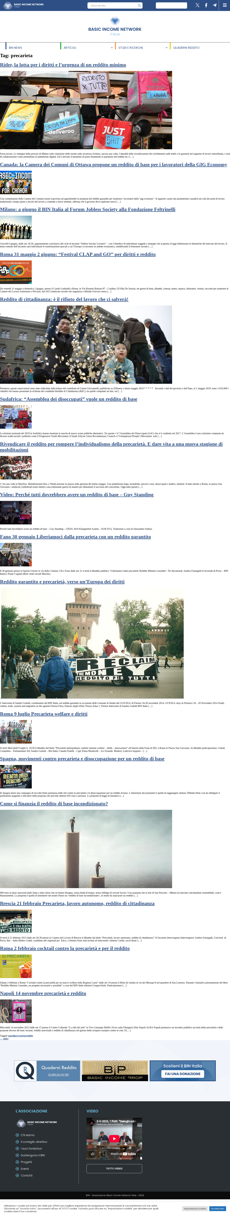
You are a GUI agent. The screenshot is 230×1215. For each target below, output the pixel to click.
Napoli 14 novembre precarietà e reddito (43, 993)
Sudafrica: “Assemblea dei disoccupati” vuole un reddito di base (68, 399)
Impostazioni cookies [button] (195, 1208)
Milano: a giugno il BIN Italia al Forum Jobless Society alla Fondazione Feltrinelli (87, 209)
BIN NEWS (15, 47)
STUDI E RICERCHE (130, 47)
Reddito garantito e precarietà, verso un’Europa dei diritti (62, 581)
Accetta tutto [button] (217, 1208)
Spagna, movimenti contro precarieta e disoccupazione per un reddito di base (82, 758)
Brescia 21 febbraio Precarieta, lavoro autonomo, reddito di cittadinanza (77, 903)
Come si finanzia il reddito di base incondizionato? (54, 803)
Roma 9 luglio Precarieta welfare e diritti (43, 714)
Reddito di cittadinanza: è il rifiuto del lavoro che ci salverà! (64, 299)
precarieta (20, 1035)
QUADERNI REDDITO (186, 47)
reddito (29, 1035)
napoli (11, 1035)
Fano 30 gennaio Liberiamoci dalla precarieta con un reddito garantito (75, 536)
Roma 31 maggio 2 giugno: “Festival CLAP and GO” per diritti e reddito (78, 254)
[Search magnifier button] (139, 5)
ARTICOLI (70, 47)
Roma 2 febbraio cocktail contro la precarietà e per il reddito (65, 948)
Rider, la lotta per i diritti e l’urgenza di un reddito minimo (63, 65)
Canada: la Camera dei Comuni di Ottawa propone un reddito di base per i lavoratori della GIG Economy (113, 164)
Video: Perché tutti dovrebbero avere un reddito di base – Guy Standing (76, 494)
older (4, 1038)
